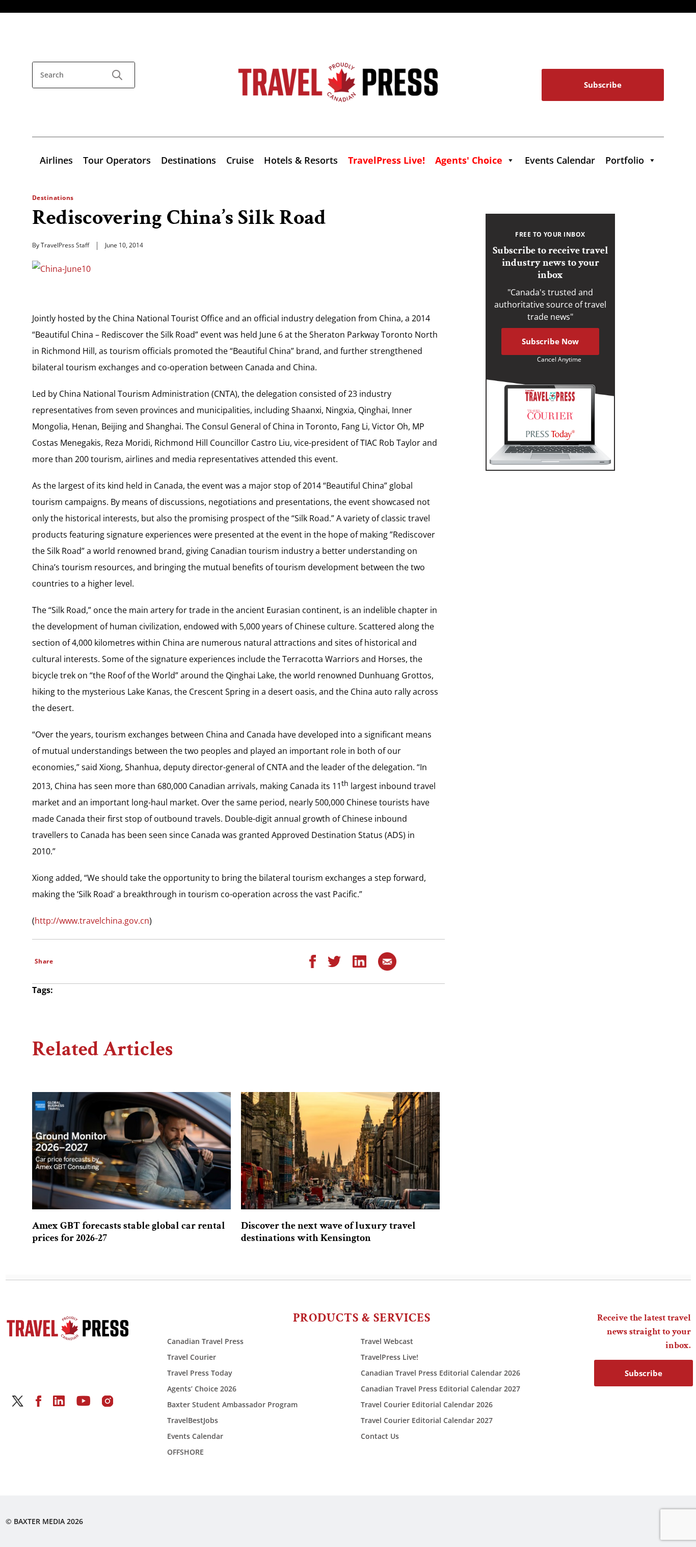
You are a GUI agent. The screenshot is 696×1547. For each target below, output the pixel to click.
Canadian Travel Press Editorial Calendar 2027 (440, 1388)
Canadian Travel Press (205, 1341)
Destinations (188, 160)
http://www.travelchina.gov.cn (92, 920)
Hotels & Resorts (301, 160)
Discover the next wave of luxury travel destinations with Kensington (328, 1232)
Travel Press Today (199, 1373)
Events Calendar (560, 160)
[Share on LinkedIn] (359, 960)
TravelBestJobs (192, 1420)
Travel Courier (191, 1357)
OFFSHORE (185, 1452)
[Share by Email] (387, 960)
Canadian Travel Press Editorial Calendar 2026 (440, 1373)
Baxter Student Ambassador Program (232, 1404)
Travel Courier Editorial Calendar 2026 (427, 1404)
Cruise (240, 160)
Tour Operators (117, 160)
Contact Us (380, 1436)
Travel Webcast (387, 1341)
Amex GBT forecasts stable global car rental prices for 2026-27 (128, 1232)
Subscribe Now (550, 341)
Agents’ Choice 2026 (201, 1388)
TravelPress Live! (389, 1357)
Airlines (56, 160)
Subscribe (603, 85)
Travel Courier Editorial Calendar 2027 (427, 1420)
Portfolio (624, 160)
